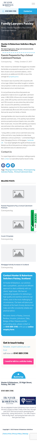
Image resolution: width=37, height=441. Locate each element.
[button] (33, 3)
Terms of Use (7, 434)
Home (3, 28)
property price (13, 77)
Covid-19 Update (7, 236)
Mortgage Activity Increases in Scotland (15, 265)
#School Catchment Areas (23, 172)
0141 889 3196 (12, 327)
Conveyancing (7, 211)
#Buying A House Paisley (14, 170)
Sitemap (25, 434)
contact (6, 159)
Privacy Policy (17, 434)
